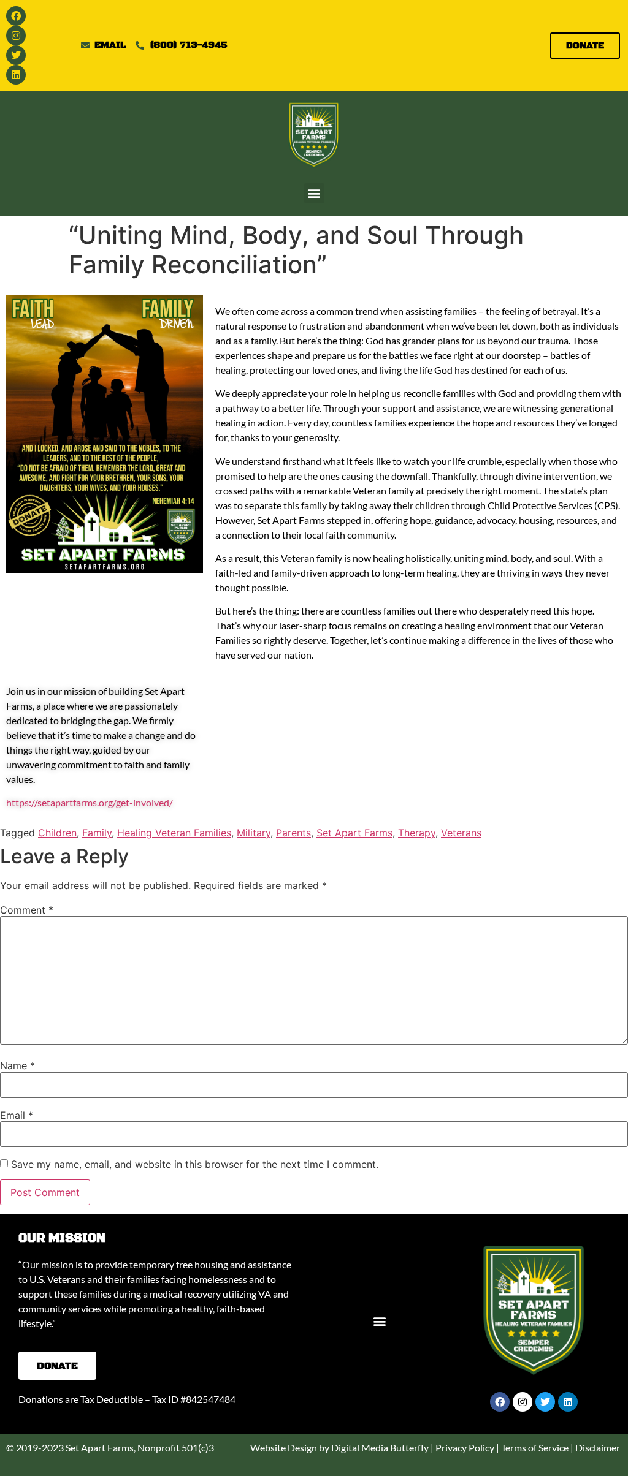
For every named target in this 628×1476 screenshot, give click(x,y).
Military (253, 833)
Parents (293, 833)
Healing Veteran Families (174, 833)
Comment (26, 910)
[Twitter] (16, 55)
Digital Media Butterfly (380, 1447)
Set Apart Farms (354, 833)
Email (16, 1115)
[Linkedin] (16, 75)
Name (17, 1065)
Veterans (461, 833)
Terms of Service (535, 1447)
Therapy (416, 833)
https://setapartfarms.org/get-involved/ (89, 802)
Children (57, 833)
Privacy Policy (464, 1447)
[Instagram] (16, 35)
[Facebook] (16, 16)
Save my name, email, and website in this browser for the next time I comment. (194, 1164)
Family (97, 833)
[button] (314, 193)
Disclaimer (597, 1447)
